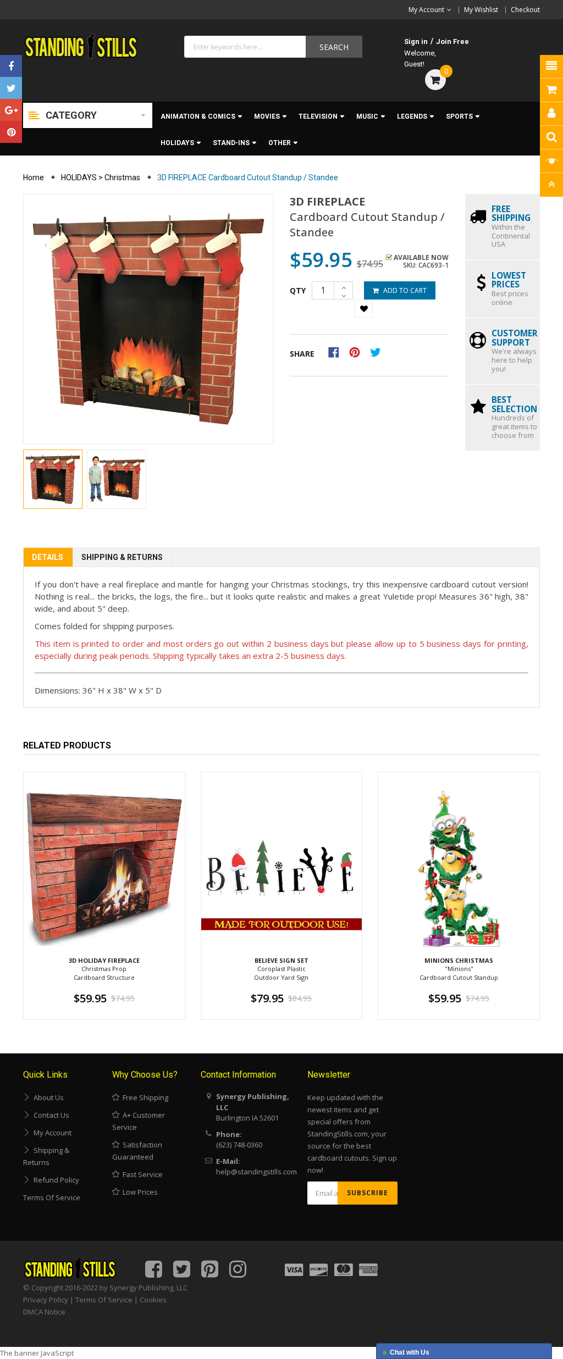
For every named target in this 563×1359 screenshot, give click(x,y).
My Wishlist (481, 9)
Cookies (153, 1300)
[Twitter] (11, 88)
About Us (47, 1097)
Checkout (525, 9)
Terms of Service (51, 1197)
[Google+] (11, 110)
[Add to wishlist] (364, 308)
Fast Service (141, 1174)
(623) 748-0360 (239, 1145)
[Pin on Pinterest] (358, 352)
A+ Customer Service (138, 1121)
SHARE (302, 353)
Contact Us (49, 1115)
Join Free (452, 41)
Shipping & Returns (122, 557)
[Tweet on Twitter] (378, 352)
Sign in (416, 41)
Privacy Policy (45, 1300)
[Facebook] (11, 66)
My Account (50, 1133)
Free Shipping (143, 1097)
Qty (298, 290)
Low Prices (138, 1192)
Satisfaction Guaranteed (137, 1151)
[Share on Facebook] (337, 352)
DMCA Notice (44, 1312)
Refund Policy (54, 1180)
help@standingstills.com (256, 1172)
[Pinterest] (11, 132)
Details (47, 557)
